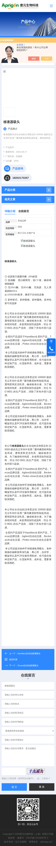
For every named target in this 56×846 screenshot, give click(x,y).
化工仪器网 (20, 841)
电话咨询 (51, 352)
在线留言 (23, 211)
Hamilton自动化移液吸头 (28, 653)
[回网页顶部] (51, 342)
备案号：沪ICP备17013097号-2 (32, 838)
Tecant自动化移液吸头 (27, 665)
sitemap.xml (46, 841)
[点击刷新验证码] (36, 771)
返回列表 (13, 659)
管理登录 (33, 841)
